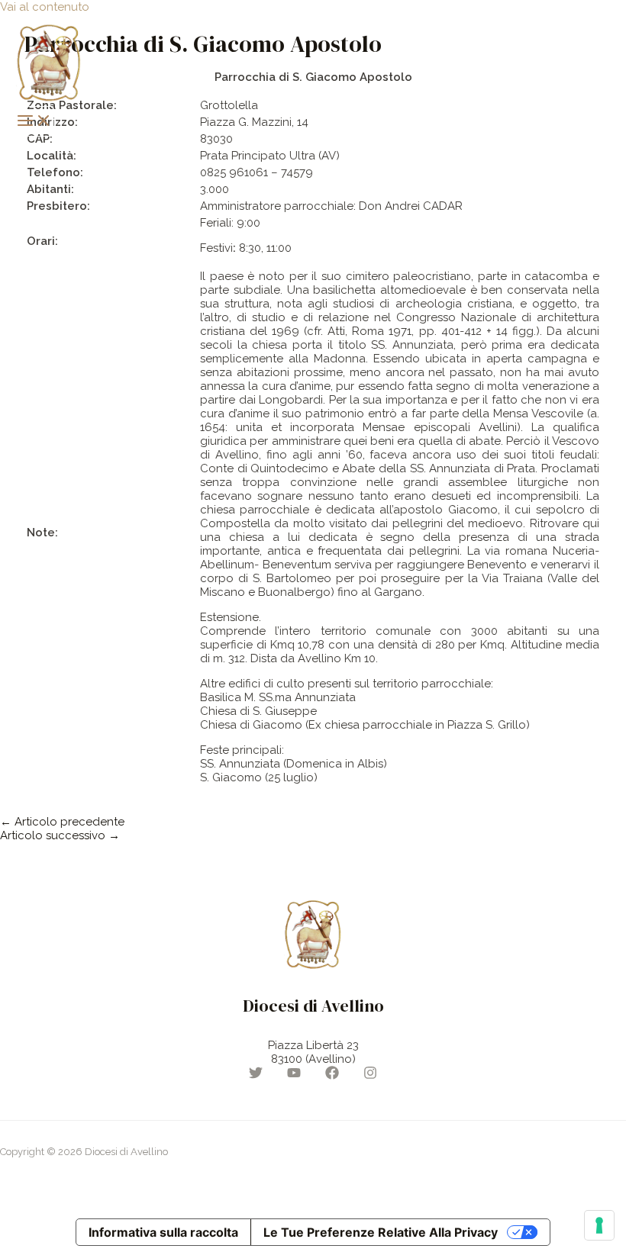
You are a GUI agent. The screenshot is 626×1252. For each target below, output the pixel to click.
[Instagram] (370, 1076)
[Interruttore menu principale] (34, 121)
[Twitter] (256, 1076)
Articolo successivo (60, 835)
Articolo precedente (62, 822)
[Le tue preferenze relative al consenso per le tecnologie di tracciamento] (599, 1225)
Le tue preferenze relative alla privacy (380, 1232)
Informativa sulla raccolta (163, 1232)
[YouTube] (294, 1076)
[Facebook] (332, 1076)
